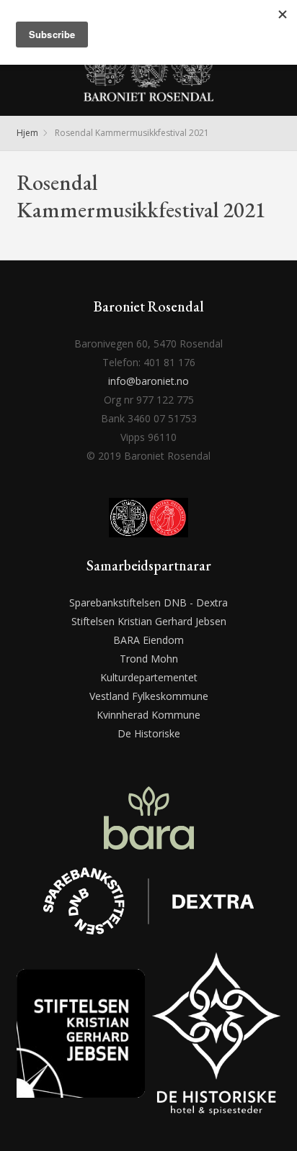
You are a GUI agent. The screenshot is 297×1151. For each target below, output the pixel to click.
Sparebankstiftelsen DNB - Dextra (148, 602)
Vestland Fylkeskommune (148, 696)
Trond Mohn (149, 658)
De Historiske (149, 733)
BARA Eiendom (148, 640)
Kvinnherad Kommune (148, 715)
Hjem (27, 133)
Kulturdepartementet (149, 677)
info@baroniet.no (148, 381)
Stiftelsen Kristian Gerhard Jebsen (148, 621)
